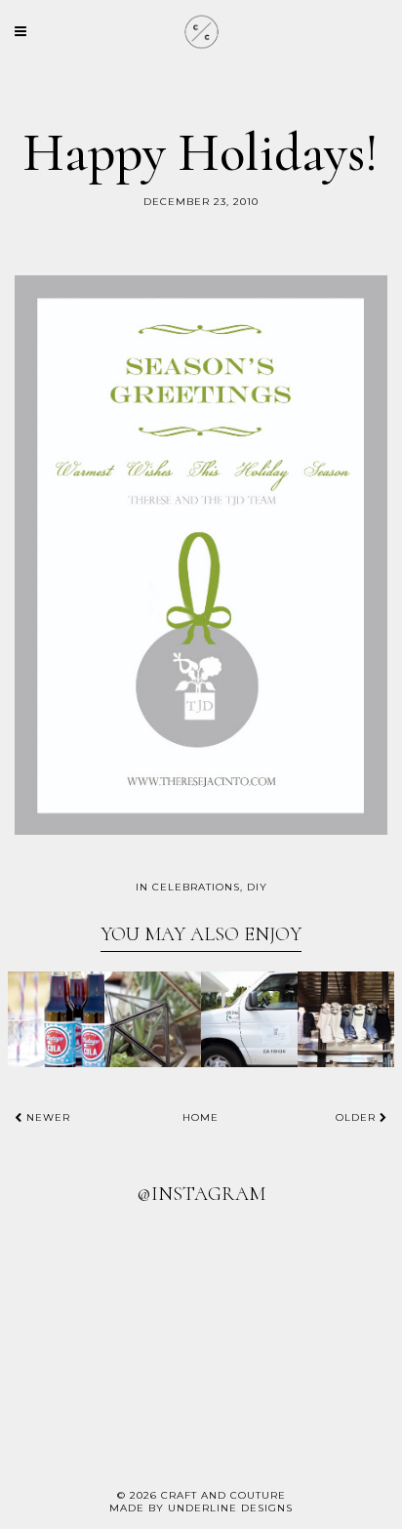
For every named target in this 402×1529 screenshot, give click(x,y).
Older (358, 1117)
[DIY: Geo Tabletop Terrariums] (152, 1019)
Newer (46, 1117)
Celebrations (196, 887)
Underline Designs (230, 1508)
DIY (257, 887)
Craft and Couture (223, 1495)
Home (200, 1117)
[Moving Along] (249, 1019)
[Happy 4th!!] (56, 1019)
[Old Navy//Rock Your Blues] (346, 1019)
